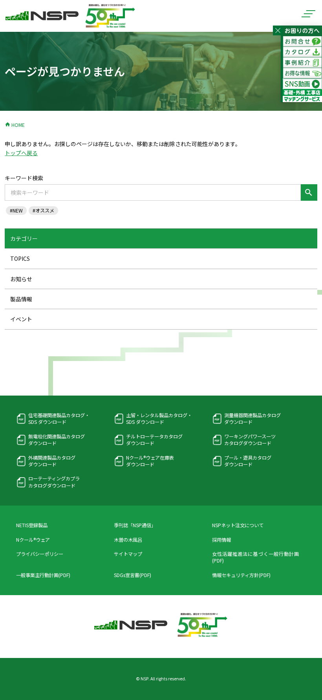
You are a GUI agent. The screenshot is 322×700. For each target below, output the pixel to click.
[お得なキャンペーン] (302, 74)
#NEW (16, 210)
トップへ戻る (21, 153)
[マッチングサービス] (302, 97)
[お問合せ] (302, 42)
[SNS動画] (302, 84)
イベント (21, 319)
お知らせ (21, 279)
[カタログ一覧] (302, 52)
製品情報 (21, 299)
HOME (14, 124)
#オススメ (43, 210)
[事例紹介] (302, 63)
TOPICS (20, 258)
